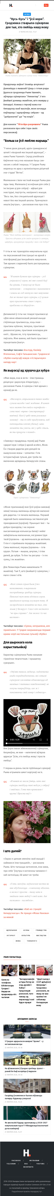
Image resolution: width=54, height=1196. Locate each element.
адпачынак (11, 930)
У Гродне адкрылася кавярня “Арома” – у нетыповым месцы (24, 1042)
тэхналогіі (32, 941)
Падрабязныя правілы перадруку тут (27, 1191)
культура (26, 935)
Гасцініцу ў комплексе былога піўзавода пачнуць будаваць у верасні (23, 1097)
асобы (26, 930)
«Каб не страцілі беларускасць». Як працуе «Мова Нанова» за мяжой (26, 913)
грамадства (41, 930)
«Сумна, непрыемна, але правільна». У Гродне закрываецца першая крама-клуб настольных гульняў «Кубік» (26, 630)
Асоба (27, 14)
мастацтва (41, 935)
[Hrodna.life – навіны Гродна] (11, 5)
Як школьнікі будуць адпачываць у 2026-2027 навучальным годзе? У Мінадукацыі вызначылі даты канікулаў (26, 1126)
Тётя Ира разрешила (29, 124)
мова (18, 941)
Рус (46, 5)
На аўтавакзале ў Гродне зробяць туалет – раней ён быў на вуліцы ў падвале (24, 1070)
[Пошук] (38, 5)
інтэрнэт (11, 935)
